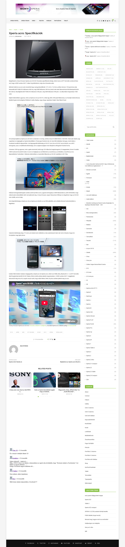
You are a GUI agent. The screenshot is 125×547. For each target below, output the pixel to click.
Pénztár (87, 447)
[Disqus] (44, 423)
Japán (17, 332)
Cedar (101, 160)
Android (89, 68)
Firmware (98, 75)
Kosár (86, 427)
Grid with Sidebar (90, 415)
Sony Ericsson (108, 84)
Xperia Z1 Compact (101, 363)
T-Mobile (97, 90)
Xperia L (101, 304)
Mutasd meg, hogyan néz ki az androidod (96, 519)
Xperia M (101, 308)
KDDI (23, 332)
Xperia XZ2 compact (90, 507)
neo (101, 208)
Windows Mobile (91, 100)
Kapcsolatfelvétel (90, 419)
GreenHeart (109, 75)
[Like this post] (49, 339)
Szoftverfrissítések (90, 467)
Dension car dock (101, 169)
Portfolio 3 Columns (90, 455)
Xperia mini (101, 312)
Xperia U (101, 351)
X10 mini (101, 272)
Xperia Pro (90, 112)
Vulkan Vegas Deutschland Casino (101, 264)
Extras (89, 75)
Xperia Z (110, 112)
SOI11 (45, 332)
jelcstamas (18, 36)
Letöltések (88, 431)
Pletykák (101, 220)
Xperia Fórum (25, 20)
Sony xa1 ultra (89, 527)
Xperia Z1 (89, 115)
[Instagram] (101, 20)
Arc (109, 68)
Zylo (111, 115)
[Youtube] (103, 20)
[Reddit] (107, 20)
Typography (88, 479)
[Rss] (109, 20)
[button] (11, 384)
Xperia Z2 (101, 367)
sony (97, 84)
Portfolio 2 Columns (90, 451)
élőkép (99, 118)
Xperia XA (93, 52)
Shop (86, 463)
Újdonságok (88, 483)
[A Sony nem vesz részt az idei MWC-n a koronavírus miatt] (20, 379)
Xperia (51, 332)
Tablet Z (87, 503)
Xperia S (101, 336)
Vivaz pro (89, 96)
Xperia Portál (14, 20)
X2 (101, 280)
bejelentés (90, 72)
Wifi (86, 531)
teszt (106, 90)
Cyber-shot (101, 72)
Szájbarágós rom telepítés (92, 523)
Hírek (33, 20)
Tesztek (41, 20)
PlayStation (98, 81)
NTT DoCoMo (30, 332)
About (86, 392)
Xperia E (101, 292)
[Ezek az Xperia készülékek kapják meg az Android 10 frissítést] (44, 379)
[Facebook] (97, 20)
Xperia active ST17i (101, 288)
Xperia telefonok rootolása (98, 46)
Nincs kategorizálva (101, 212)
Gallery (87, 404)
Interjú (101, 187)
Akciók (101, 144)
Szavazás (101, 228)
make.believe (101, 199)
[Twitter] (99, 20)
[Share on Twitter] (52, 339)
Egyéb (101, 174)
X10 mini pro (100, 103)
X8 (101, 100)
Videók (101, 252)
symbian (89, 87)
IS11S (11, 332)
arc (101, 148)
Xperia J (101, 300)
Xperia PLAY (101, 320)
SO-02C (39, 332)
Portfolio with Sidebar (91, 459)
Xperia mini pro (101, 316)
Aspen (101, 152)
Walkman (100, 96)
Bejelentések (101, 156)
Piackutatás (101, 216)
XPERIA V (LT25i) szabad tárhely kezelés (96, 511)
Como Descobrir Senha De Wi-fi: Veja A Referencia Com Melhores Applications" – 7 (100, 165)
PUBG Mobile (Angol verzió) (92, 515)
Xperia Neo (101, 106)
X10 (109, 100)
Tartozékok (57, 20)
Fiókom (87, 400)
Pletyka (109, 81)
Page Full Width (89, 443)
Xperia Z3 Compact (101, 375)
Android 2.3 (100, 68)
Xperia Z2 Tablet (101, 371)
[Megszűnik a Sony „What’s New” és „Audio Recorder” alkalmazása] (69, 379)
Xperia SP (100, 112)
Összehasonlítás (89, 439)
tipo (101, 244)
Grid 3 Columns (89, 411)
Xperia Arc (90, 106)
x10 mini (89, 103)
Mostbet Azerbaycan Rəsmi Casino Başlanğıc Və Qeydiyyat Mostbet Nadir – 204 (100, 204)
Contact (87, 396)
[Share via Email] (54, 339)
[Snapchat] (105, 20)
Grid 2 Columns (89, 407)
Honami (89, 78)
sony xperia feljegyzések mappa (100, 36)
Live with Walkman (101, 195)
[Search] (115, 20)
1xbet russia (101, 140)
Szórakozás (101, 232)
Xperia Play (90, 109)
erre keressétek (71, 325)
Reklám (89, 84)
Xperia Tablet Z (101, 347)
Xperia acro (59, 332)
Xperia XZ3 (93, 56)
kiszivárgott (108, 78)
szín (88, 90)
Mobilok (48, 20)
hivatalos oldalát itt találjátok (38, 325)
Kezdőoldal (88, 423)
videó (98, 93)
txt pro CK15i (101, 248)
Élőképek (89, 118)
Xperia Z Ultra (101, 115)
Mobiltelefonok (89, 435)
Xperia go (101, 296)
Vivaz (106, 93)
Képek (88, 81)
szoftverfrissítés (102, 87)
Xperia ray (101, 332)
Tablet (66, 20)
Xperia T (101, 344)
